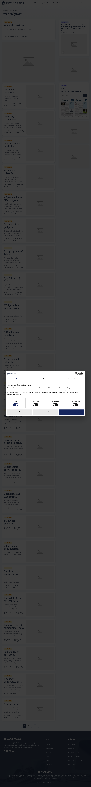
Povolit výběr (45, 412)
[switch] (35, 404)
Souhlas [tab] (18, 378)
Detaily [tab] (45, 378)
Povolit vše (71, 412)
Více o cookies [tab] (72, 378)
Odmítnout (19, 412)
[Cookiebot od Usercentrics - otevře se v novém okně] (76, 373)
